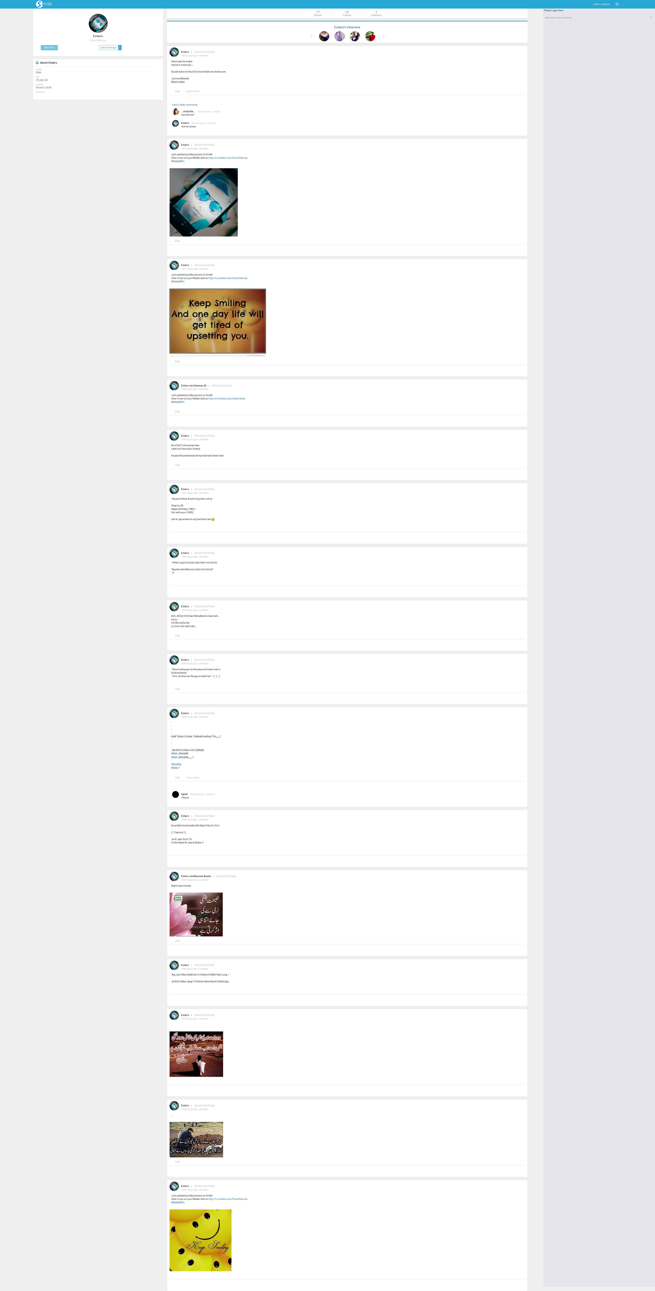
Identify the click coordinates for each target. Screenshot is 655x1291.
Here (560, 10)
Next (383, 36)
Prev (311, 36)
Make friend (49, 47)
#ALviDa (176, 764)
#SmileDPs (177, 161)
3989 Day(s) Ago (189, 880)
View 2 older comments (185, 104)
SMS (218, 112)
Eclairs (185, 52)
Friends (347, 13)
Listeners (376, 13)
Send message (109, 47)
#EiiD (174, 753)
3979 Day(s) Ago (189, 148)
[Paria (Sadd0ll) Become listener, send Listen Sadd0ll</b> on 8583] (355, 36)
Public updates (603, 4)
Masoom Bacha (202, 876)
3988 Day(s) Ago (189, 717)
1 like (177, 91)
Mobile (205, 55)
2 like (177, 241)
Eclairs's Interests (347, 27)
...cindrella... (188, 111)
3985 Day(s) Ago (189, 389)
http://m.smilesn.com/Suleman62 (227, 398)
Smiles (318, 13)
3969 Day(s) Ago (189, 55)
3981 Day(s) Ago (189, 269)
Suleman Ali (200, 385)
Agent (184, 794)
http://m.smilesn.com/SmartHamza (228, 157)
